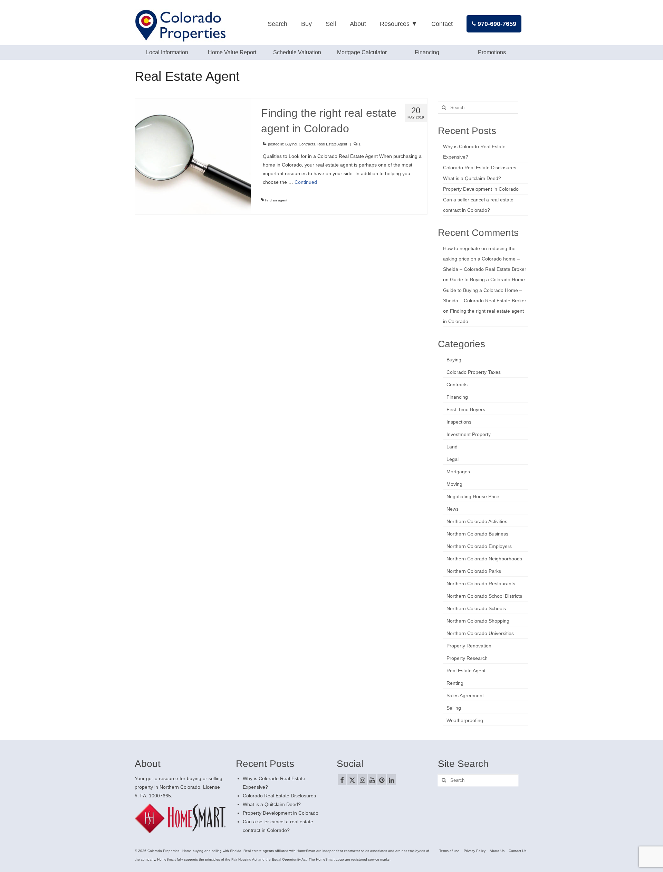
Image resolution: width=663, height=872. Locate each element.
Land (452, 446)
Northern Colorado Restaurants (480, 583)
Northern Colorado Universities (480, 633)
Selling (453, 708)
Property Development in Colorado (481, 189)
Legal (452, 459)
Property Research (467, 658)
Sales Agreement (465, 695)
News (452, 509)
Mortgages (458, 471)
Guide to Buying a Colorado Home (487, 279)
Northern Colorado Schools (476, 608)
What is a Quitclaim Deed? (472, 178)
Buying (291, 144)
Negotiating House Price (472, 496)
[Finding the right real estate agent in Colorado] (193, 156)
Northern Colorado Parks (473, 571)
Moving (454, 484)
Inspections (458, 422)
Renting (454, 683)
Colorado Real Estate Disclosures (479, 167)
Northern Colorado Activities (476, 521)
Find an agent (276, 200)
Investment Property (468, 434)
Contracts (307, 144)
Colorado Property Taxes (473, 372)
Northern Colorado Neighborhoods (484, 558)
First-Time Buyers (465, 409)
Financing (457, 397)
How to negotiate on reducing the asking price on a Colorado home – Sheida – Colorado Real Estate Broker (484, 259)
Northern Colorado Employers (479, 546)
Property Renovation (468, 645)
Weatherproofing (464, 720)
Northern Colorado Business (477, 534)
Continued (306, 182)
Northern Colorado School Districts (484, 596)
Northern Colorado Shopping (477, 621)
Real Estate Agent (332, 144)
